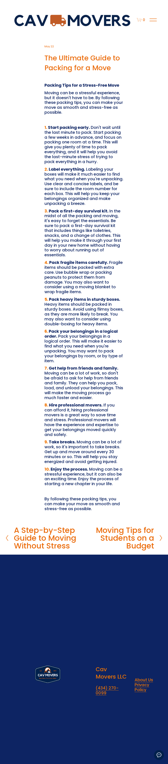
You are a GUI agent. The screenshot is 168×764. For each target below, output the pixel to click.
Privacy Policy (142, 687)
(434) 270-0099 (107, 691)
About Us (144, 680)
